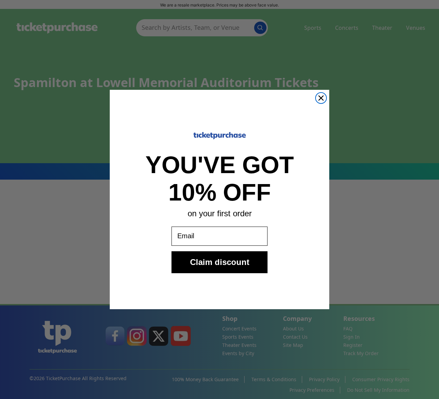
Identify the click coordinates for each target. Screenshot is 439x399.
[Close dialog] (321, 98)
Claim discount (219, 262)
